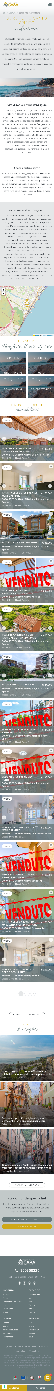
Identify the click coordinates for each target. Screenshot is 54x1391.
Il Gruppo (32, 1323)
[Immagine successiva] (50, 439)
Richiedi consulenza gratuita (27, 1219)
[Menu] (50, 5)
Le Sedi (31, 1326)
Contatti (32, 1333)
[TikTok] (34, 1283)
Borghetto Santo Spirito (12, 1302)
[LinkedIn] (29, 1283)
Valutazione (7, 1333)
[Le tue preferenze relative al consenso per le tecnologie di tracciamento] (4, 1386)
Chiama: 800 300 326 (27, 1226)
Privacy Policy (19, 1351)
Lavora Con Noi (35, 1330)
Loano (5, 1305)
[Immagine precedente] (4, 439)
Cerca (42, 1388)
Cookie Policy (34, 1351)
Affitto (5, 1326)
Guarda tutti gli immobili (27, 1015)
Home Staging (8, 1337)
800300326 (29, 1270)
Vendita (6, 1323)
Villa (30, 1302)
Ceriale (5, 1298)
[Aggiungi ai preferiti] (51, 419)
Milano (5, 1312)
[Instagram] (24, 1283)
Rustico (32, 1312)
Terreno (32, 1305)
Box (30, 1298)
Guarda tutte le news (27, 1185)
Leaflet (37, 335)
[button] (27, 305)
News (31, 1337)
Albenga (6, 1295)
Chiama (15, 1388)
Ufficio (31, 1309)
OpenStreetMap (48, 335)
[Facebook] (19, 1283)
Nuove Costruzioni (10, 1330)
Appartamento (34, 1295)
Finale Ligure (8, 1309)
